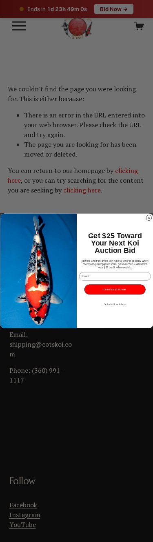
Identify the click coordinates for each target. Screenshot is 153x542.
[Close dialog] (149, 218)
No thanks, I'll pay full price (115, 304)
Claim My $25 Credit (115, 289)
